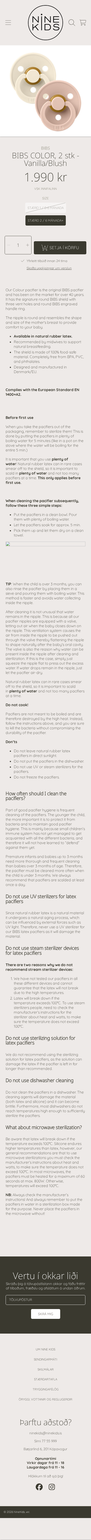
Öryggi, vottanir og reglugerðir (45, 1399)
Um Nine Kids (45, 1349)
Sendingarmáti (45, 1359)
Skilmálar (46, 1369)
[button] (8, 23)
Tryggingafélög (46, 1389)
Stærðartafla (45, 1379)
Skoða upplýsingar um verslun (49, 268)
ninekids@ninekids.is (45, 1433)
